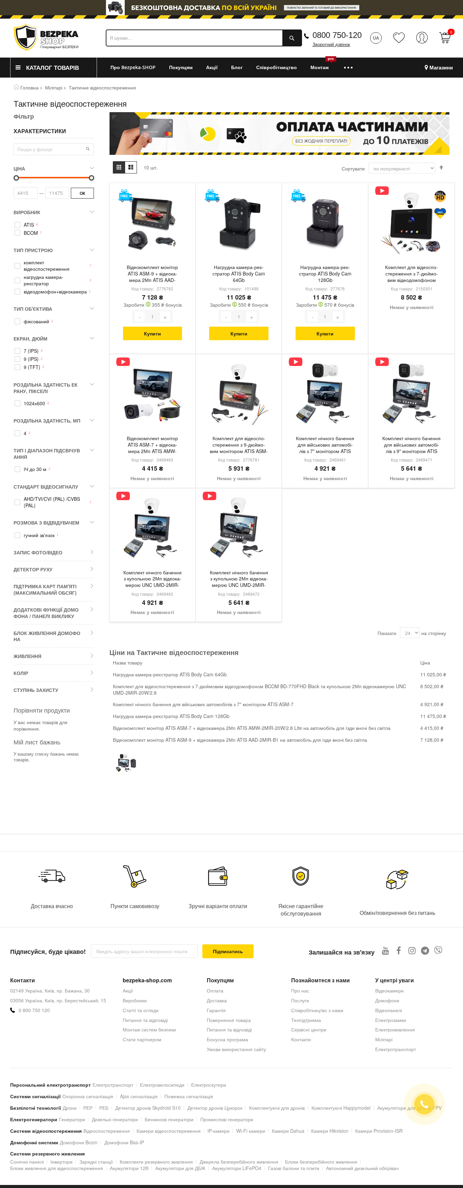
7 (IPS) (31, 351)
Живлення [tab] (27, 656)
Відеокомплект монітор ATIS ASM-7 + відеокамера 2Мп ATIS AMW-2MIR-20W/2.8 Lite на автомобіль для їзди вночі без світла (152, 445)
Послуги (300, 1000)
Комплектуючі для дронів (277, 1107)
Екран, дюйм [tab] (30, 338)
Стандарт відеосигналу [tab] (46, 486)
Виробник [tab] (27, 212)
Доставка (217, 1000)
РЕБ (103, 1107)
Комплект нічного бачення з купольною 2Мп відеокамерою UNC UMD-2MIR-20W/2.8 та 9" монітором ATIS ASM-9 (239, 579)
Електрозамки (390, 1020)
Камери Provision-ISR (379, 1130)
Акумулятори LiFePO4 (236, 1168)
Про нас (300, 990)
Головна (29, 87)
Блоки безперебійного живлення (321, 1161)
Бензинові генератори (169, 1119)
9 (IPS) (31, 359)
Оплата (215, 990)
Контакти (301, 1039)
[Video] (382, 190)
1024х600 (34, 403)
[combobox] (203, 38)
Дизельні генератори (115, 1119)
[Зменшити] (140, 316)
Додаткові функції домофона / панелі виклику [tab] (46, 612)
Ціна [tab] (19, 168)
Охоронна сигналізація (87, 1096)
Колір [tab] (21, 673)
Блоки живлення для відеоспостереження (56, 1168)
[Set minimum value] (91, 178)
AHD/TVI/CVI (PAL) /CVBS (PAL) (52, 502)
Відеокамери (389, 990)
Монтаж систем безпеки (149, 1029)
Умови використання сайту (236, 1049)
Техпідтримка (306, 1020)
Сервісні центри (308, 1029)
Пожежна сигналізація (188, 1096)
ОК (82, 193)
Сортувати (353, 168)
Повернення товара (229, 1020)
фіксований (36, 321)
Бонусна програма (227, 1039)
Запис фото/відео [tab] (38, 552)
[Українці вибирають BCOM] (440, 213)
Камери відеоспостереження (169, 1130)
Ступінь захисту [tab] (36, 690)
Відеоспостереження (106, 1130)
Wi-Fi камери (250, 1130)
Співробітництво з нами (317, 1010)
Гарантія (216, 1010)
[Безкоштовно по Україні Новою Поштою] (125, 195)
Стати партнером (142, 1039)
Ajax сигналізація (139, 1096)
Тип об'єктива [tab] (33, 308)
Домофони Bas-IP (124, 1142)
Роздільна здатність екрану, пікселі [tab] (46, 387)
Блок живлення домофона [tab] (47, 636)
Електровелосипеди (162, 1084)
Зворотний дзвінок (331, 44)
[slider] (231, 7)
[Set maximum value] (16, 178)
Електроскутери (208, 1084)
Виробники (135, 1000)
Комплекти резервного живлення (156, 1161)
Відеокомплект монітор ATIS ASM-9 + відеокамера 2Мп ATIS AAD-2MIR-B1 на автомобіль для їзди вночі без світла (152, 274)
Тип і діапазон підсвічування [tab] (47, 453)
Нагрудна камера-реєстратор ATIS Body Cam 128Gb (325, 273)
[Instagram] (412, 950)
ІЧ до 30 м (35, 469)
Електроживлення (395, 1029)
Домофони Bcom (79, 1142)
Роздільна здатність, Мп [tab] (47, 420)
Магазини (441, 67)
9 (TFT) (32, 367)
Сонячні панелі (27, 1161)
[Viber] (438, 950)
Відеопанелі (388, 1010)
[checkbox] (54, 225)
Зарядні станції (96, 1161)
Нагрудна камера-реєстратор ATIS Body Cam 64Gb (239, 273)
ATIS (29, 225)
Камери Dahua (288, 1130)
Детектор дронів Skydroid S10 (148, 1107)
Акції (128, 990)
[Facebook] (399, 950)
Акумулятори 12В (129, 1168)
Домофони (387, 1000)
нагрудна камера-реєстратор (43, 280)
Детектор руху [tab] (33, 569)
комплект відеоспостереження (46, 265)
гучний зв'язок (39, 535)
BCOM (31, 233)
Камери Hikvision (329, 1130)
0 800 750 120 (34, 1010)
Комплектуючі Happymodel (340, 1107)
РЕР (88, 1107)
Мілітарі (53, 87)
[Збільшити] (165, 316)
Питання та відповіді (145, 1020)
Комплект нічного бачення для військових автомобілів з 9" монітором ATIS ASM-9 (411, 445)
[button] (87, 148)
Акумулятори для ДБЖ (180, 1168)
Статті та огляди (141, 1010)
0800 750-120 (337, 35)
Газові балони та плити (293, 1168)
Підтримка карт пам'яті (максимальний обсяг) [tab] (45, 589)
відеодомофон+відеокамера (55, 291)
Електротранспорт (395, 1049)
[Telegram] (425, 950)
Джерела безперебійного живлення (239, 1161)
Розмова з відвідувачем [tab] (46, 522)
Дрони (70, 1107)
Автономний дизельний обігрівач (362, 1168)
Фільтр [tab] (24, 116)
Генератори (72, 1119)
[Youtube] (385, 950)
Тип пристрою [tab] (33, 250)
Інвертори (62, 1161)
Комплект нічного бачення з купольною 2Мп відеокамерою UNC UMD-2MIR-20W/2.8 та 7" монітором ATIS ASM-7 (152, 579)
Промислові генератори (226, 1119)
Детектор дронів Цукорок (214, 1107)
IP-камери (218, 1130)
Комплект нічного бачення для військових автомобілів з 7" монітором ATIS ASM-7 (325, 445)
